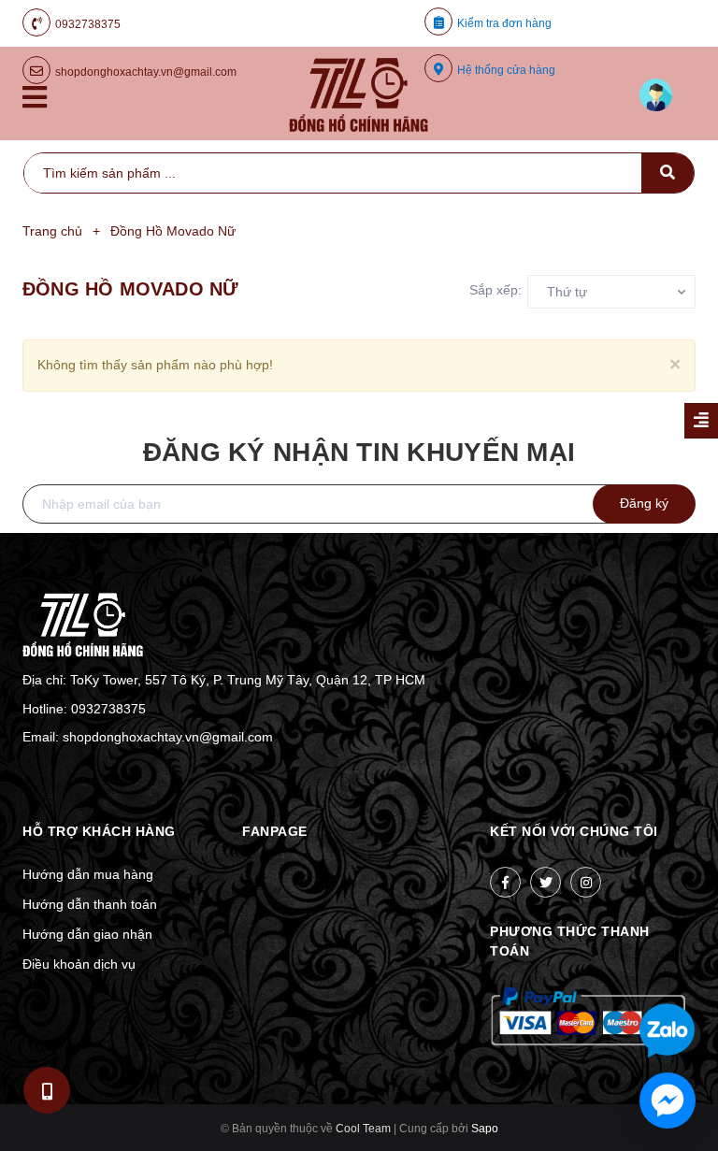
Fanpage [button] (275, 831)
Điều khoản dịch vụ (79, 964)
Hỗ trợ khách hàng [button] (99, 831)
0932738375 (88, 24)
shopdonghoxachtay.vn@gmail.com (168, 736)
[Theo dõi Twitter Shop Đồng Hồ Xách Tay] (545, 882)
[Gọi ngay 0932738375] (46, 1090)
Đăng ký (644, 503)
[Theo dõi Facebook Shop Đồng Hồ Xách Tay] (505, 882)
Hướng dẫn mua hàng (87, 874)
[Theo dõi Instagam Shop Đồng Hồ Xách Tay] (585, 882)
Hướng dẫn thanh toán (89, 904)
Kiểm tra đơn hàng (504, 23)
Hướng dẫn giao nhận (87, 934)
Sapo (484, 1128)
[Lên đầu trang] (655, 969)
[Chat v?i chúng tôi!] (667, 1100)
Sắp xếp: (495, 289)
